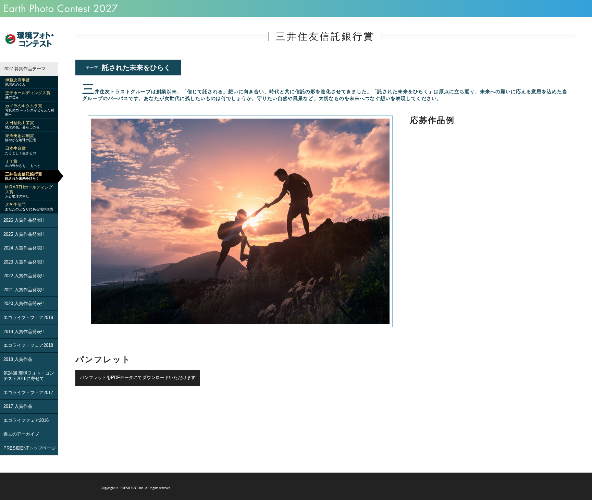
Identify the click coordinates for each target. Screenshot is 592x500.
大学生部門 (29, 206)
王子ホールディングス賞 (27, 94)
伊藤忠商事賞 (17, 82)
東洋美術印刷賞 (20, 137)
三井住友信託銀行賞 (23, 176)
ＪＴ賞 (24, 163)
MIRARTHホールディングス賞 (29, 191)
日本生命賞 (20, 150)
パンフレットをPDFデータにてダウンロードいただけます (138, 377)
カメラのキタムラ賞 (29, 109)
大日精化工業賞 (22, 124)
